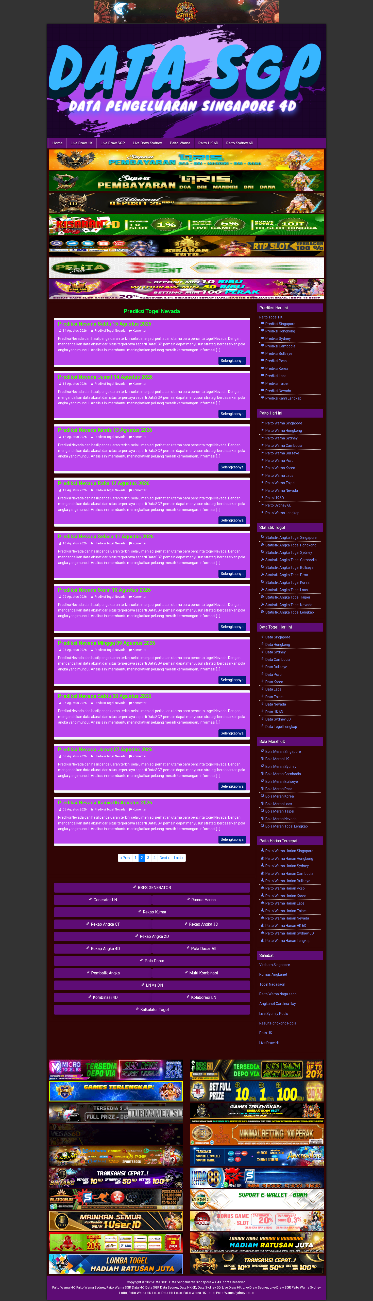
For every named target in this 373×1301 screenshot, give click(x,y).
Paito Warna (180, 143)
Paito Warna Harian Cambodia (289, 873)
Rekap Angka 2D (154, 936)
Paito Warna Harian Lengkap (288, 941)
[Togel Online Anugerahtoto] (257, 1156)
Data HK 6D (274, 712)
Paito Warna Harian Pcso (285, 888)
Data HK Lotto (171, 1293)
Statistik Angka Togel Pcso (286, 575)
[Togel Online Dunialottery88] (257, 1135)
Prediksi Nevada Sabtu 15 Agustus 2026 (104, 324)
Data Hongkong (277, 644)
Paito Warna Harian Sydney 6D (289, 933)
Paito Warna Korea (280, 468)
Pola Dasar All (203, 948)
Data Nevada (275, 704)
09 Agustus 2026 (75, 597)
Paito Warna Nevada (281, 490)
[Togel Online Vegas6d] (116, 1135)
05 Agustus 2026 (75, 809)
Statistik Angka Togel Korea (287, 582)
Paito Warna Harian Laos (284, 903)
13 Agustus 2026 (75, 384)
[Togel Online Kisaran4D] (186, 225)
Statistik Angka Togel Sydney (288, 552)
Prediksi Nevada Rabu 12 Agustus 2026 (103, 483)
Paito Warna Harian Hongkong (289, 858)
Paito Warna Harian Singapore (289, 851)
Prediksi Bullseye (278, 353)
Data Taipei (274, 697)
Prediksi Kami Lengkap (283, 398)
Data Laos (273, 689)
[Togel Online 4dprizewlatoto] (116, 1221)
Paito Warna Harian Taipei (286, 911)
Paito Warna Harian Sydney (287, 866)
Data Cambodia (277, 659)
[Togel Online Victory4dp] (116, 1092)
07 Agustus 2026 (75, 703)
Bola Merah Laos (278, 804)
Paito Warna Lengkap (282, 513)
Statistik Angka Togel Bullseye (289, 567)
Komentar (139, 330)
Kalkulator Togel (154, 1009)
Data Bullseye (276, 667)
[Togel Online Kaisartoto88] (116, 1243)
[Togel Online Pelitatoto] (186, 268)
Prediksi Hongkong (280, 331)
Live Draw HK (82, 143)
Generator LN (105, 899)
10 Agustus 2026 (75, 543)
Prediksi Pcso (276, 361)
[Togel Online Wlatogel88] (116, 1200)
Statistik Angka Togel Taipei (287, 597)
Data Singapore (277, 637)
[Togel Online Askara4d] (116, 1156)
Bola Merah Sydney (280, 766)
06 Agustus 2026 (75, 756)
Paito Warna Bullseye (282, 453)
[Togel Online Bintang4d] (116, 1178)
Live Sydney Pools (273, 1014)
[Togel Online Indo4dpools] (116, 1264)
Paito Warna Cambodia (283, 445)
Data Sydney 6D (278, 719)
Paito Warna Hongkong (283, 430)
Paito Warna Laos (279, 475)
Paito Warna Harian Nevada (287, 918)
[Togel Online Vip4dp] (257, 1113)
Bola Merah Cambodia (283, 774)
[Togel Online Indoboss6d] (257, 1070)
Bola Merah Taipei (279, 811)
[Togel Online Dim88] (186, 181)
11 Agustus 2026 (75, 490)
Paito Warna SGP (118, 1287)
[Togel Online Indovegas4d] (257, 1264)
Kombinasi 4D (105, 997)
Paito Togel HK (270, 317)
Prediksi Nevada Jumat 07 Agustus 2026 (105, 749)
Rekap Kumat (154, 912)
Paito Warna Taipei (280, 483)
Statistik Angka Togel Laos (286, 590)
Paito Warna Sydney (281, 438)
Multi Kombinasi (203, 973)
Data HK (265, 1033)
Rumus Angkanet (273, 974)
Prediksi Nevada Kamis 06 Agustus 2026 (105, 803)
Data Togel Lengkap (281, 727)
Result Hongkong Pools (277, 1023)
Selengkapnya (232, 361)
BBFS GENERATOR (154, 887)
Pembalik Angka (105, 973)
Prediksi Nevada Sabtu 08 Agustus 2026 (104, 696)
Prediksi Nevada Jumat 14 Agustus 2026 (105, 377)
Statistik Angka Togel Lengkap (289, 612)
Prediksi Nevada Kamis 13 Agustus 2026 (105, 430)
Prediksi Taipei (277, 383)
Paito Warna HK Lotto (144, 1293)
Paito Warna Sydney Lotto (235, 1293)
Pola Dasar (154, 960)
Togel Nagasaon (272, 984)
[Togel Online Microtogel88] (116, 1070)
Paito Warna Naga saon (278, 994)
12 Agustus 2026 (75, 437)
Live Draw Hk (269, 1043)
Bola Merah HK (277, 759)
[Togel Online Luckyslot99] (257, 1092)
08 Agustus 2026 (75, 650)
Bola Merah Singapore (283, 751)
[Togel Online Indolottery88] (257, 1178)
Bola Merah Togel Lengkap (286, 826)
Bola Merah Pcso (278, 789)
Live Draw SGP (113, 143)
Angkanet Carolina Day (277, 1004)
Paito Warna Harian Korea (285, 896)
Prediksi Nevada (278, 391)
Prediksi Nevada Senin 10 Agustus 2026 (104, 590)
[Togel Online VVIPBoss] (186, 160)
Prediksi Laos (275, 376)
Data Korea (274, 682)
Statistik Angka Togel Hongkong (290, 545)
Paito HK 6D (208, 143)
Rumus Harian (203, 899)
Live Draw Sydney (147, 143)
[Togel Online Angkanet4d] (257, 1200)
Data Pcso (273, 674)
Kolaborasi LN (203, 997)
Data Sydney (275, 652)
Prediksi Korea (276, 368)
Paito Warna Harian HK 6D (285, 926)
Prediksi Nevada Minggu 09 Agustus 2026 (106, 643)
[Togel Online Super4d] (186, 203)
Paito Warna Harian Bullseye (287, 881)
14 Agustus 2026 (75, 330)
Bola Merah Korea (279, 796)
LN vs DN (154, 985)
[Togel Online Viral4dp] (186, 289)
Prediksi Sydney (278, 338)
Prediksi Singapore (280, 324)
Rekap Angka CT (105, 924)
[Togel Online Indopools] (257, 1221)
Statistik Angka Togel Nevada (288, 605)
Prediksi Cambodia (280, 346)
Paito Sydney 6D (239, 143)
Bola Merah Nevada (281, 819)
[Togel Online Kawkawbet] (116, 1113)
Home (58, 143)
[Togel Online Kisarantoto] (186, 246)
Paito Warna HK (63, 1287)
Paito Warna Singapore (283, 423)
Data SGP (152, 1287)
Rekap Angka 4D (105, 948)
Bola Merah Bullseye (281, 781)
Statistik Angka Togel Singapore (291, 537)
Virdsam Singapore (274, 965)
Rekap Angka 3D (203, 924)
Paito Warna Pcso (279, 460)
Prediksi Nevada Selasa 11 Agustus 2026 (106, 536)
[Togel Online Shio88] (257, 1243)
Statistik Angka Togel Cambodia (291, 560)
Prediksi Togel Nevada (152, 311)
